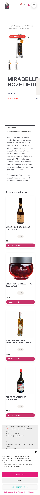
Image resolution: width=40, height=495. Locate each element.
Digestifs (23, 26)
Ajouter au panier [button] (14, 245)
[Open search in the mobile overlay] (24, 5)
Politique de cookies (10, 492)
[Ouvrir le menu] (33, 5)
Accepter (20, 474)
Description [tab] (11, 127)
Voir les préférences (20, 487)
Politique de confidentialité (26, 492)
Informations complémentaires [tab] (19, 132)
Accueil (10, 26)
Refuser (20, 481)
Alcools (16, 26)
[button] (37, 452)
